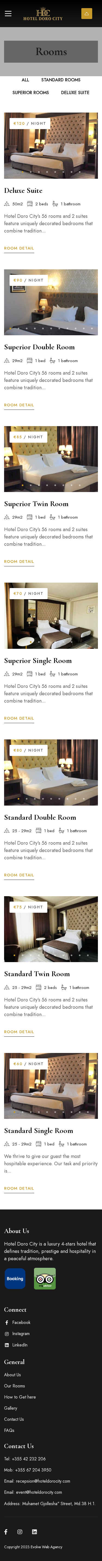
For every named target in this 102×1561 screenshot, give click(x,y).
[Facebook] (6, 1532)
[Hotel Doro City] (43, 13)
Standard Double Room (40, 817)
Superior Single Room (38, 660)
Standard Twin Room (37, 973)
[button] (22, 172)
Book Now (86, 13)
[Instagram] (19, 1532)
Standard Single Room (38, 1130)
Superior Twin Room (36, 503)
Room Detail (19, 248)
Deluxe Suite (23, 190)
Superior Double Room (39, 347)
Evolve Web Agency (46, 1547)
